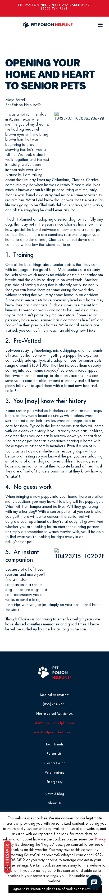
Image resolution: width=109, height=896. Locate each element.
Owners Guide (55, 763)
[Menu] (100, 25)
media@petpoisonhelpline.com (54, 732)
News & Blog (54, 794)
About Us (54, 803)
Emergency (55, 781)
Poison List (54, 753)
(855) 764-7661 (54, 8)
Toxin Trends (54, 744)
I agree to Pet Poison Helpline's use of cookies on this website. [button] (55, 889)
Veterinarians (54, 772)
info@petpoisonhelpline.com (55, 723)
